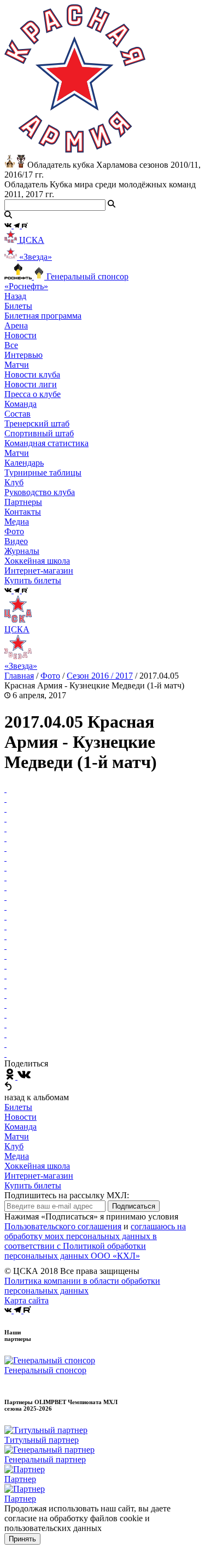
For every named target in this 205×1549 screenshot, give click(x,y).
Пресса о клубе (32, 394)
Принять (22, 1539)
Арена (16, 325)
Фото (14, 531)
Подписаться (133, 1206)
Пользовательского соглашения (62, 1226)
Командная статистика (46, 443)
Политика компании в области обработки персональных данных (82, 1285)
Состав (17, 413)
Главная (19, 675)
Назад (15, 296)
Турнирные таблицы (42, 472)
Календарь (24, 462)
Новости (20, 1116)
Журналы (21, 551)
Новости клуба (32, 374)
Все (11, 345)
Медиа (16, 1156)
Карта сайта (26, 1300)
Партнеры (23, 502)
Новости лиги (30, 384)
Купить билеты (32, 1185)
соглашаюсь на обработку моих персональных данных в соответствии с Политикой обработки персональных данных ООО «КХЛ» (95, 1241)
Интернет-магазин (38, 1175)
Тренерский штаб (36, 423)
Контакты (22, 511)
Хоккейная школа (37, 1165)
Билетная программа (42, 315)
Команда (20, 1126)
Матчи (16, 364)
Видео (16, 541)
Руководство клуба (39, 492)
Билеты (18, 1107)
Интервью (23, 354)
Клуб (14, 1146)
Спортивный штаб (39, 433)
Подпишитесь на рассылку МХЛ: (66, 1195)
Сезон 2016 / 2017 (100, 675)
